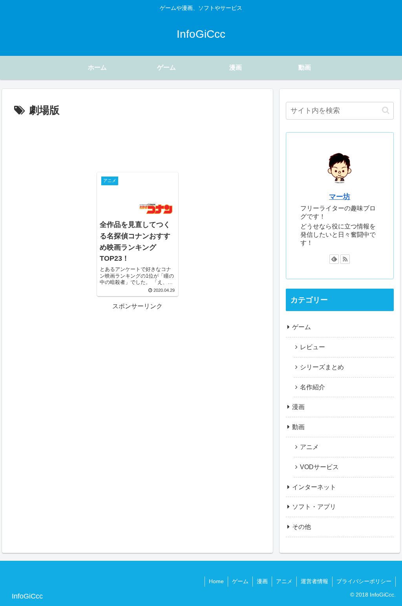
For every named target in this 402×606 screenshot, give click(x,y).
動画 (298, 427)
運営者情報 (314, 581)
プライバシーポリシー (363, 581)
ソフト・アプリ (314, 506)
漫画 (298, 406)
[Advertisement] (137, 143)
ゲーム (301, 327)
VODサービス (319, 467)
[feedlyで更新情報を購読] (334, 259)
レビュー (312, 347)
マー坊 (339, 197)
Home (216, 581)
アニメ (309, 447)
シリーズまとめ (322, 367)
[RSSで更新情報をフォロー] (345, 259)
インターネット (314, 487)
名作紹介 (312, 387)
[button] (386, 110)
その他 (301, 526)
